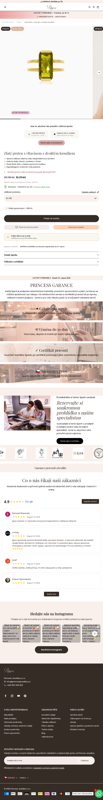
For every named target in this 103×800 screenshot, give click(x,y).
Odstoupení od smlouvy (80, 718)
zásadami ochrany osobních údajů (49, 768)
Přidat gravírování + (20, 208)
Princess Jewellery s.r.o (20, 789)
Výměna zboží (76, 715)
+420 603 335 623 (15, 685)
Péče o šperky (48, 726)
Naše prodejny (10, 718)
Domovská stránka (7, 22)
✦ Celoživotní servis (51, 308)
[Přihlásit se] (94, 7)
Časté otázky (47, 729)
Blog (43, 733)
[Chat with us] (98, 793)
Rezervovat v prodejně (76, 227)
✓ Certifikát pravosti (51, 350)
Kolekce (19, 22)
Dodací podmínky (12, 729)
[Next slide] (99, 72)
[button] (5, 7)
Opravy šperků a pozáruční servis (84, 726)
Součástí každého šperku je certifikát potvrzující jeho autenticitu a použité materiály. (51, 355)
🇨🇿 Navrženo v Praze (52, 371)
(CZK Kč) (11, 778)
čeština (23, 778)
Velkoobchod (47, 737)
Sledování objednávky (51, 718)
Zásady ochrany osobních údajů (18, 726)
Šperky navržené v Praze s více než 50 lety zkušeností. (52, 375)
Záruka (73, 722)
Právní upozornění (12, 733)
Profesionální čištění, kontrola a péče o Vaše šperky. (51, 313)
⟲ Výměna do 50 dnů (51, 329)
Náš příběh (8, 715)
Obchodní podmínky (13, 722)
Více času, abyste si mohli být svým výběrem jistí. (51, 334)
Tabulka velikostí (49, 722)
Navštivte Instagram (51, 649)
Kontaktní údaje (48, 715)
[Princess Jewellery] (51, 7)
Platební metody (77, 729)
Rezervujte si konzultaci (51, 143)
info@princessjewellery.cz (19, 681)
